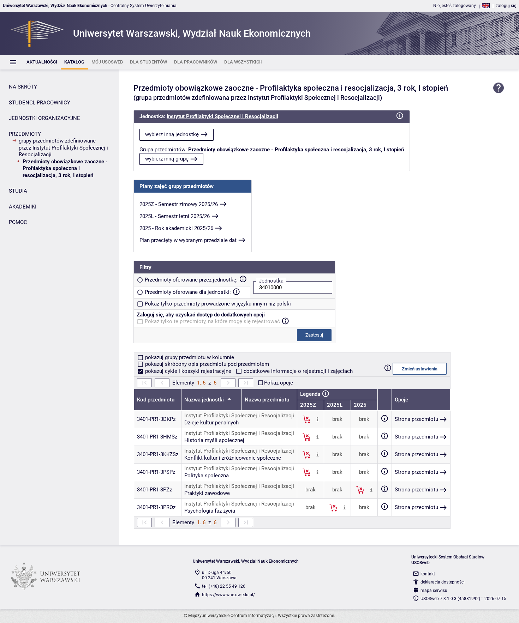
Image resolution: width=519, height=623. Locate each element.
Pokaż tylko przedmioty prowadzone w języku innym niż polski (218, 304)
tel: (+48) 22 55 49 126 (223, 586)
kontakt (427, 573)
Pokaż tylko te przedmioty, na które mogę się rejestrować (212, 321)
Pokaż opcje (278, 383)
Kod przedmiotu (155, 400)
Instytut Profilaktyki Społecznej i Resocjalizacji (222, 116)
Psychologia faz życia (209, 511)
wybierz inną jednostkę (172, 134)
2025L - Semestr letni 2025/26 (174, 216)
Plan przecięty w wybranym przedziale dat (188, 240)
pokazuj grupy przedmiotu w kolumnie (189, 357)
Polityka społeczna (206, 475)
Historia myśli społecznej (214, 440)
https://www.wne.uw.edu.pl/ (228, 594)
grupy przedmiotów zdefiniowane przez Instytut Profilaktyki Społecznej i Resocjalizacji (63, 148)
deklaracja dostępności (442, 582)
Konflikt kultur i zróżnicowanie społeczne (232, 458)
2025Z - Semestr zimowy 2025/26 (178, 204)
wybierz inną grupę (167, 159)
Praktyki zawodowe (207, 493)
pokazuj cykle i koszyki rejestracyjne (188, 371)
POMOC (18, 222)
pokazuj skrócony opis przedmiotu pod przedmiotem (206, 364)
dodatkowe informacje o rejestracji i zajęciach (297, 371)
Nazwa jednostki (204, 400)
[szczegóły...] (317, 419)
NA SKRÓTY (23, 87)
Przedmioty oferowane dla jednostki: (187, 292)
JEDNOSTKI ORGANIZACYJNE (44, 118)
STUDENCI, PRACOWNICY (39, 102)
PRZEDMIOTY (25, 134)
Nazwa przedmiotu (267, 400)
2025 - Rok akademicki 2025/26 (176, 228)
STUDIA (18, 191)
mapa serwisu (433, 590)
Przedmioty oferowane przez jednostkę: (191, 280)
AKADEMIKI (22, 207)
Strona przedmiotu (416, 419)
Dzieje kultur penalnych (211, 422)
